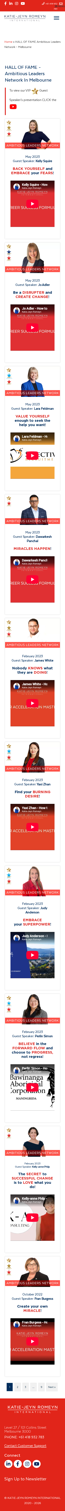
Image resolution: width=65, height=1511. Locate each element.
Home (8, 41)
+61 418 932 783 (31, 1437)
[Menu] (56, 18)
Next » (52, 1387)
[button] (8, 1464)
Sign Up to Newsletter (25, 1478)
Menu (61, 6)
